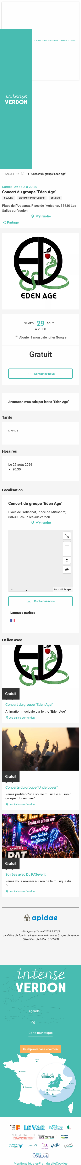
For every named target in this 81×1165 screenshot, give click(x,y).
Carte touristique (40, 1033)
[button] (68, 40)
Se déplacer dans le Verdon (40, 1049)
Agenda (34, 1011)
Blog (31, 1022)
